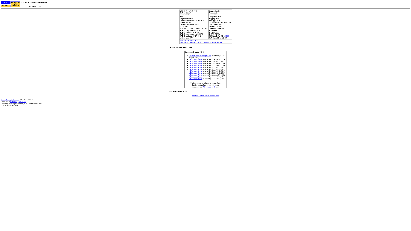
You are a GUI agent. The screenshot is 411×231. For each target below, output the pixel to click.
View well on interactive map (189, 40)
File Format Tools (209, 87)
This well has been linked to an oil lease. (205, 96)
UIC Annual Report (195, 59)
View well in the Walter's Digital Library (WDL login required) (201, 42)
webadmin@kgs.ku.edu (18, 102)
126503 (226, 36)
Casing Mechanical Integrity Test (200, 56)
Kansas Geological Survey (10, 100)
